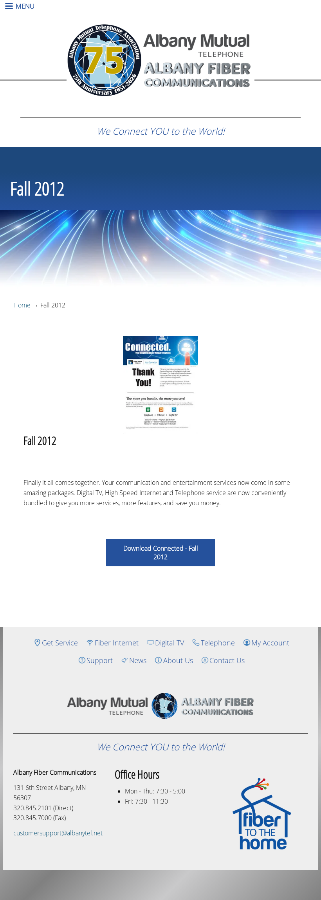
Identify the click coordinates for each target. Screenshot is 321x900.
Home (22, 305)
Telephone (217, 642)
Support (100, 660)
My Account (270, 642)
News (137, 660)
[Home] (160, 705)
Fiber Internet (116, 642)
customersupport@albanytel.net (58, 833)
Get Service (60, 642)
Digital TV (169, 642)
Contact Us (227, 660)
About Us (178, 660)
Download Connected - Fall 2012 (160, 552)
